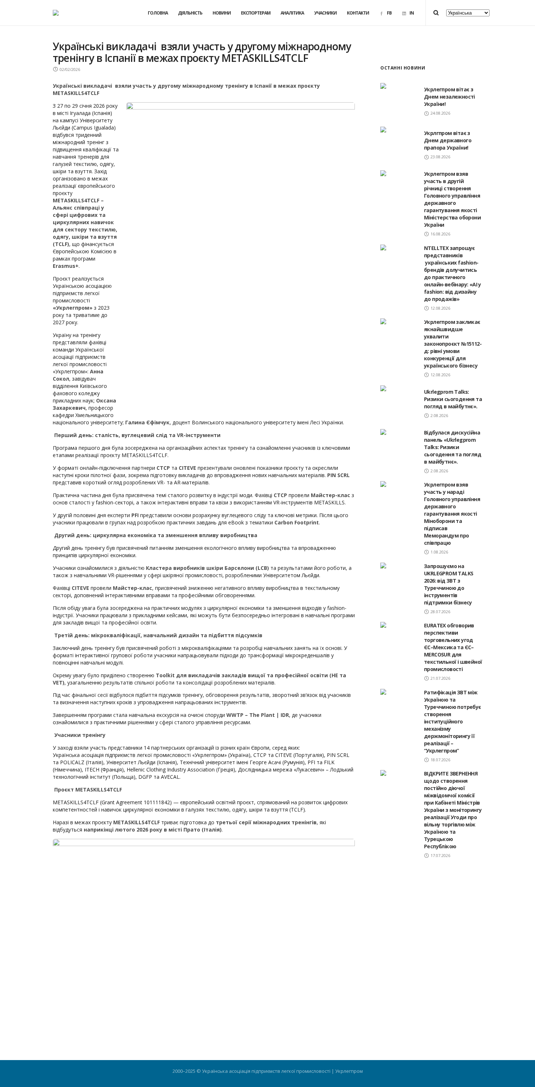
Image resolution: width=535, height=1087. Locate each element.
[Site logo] (56, 13)
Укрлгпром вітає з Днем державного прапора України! (447, 140)
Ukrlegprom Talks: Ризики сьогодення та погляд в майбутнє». (453, 399)
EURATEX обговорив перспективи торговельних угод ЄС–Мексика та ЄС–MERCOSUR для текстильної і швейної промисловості (453, 647)
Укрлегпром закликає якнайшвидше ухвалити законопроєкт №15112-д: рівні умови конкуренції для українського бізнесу (453, 343)
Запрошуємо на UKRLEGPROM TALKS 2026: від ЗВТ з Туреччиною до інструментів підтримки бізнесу (448, 584)
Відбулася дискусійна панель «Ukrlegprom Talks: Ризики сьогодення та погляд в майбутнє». (452, 447)
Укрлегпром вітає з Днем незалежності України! (449, 96)
